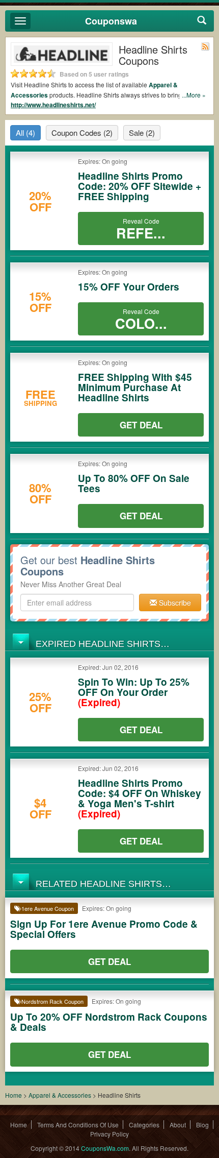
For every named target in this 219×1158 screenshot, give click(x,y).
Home (13, 1095)
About (178, 1124)
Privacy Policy (109, 1133)
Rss (205, 46)
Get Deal (141, 425)
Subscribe (174, 602)
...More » (194, 94)
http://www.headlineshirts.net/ (53, 104)
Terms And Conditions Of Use (78, 1124)
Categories (144, 1124)
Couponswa (111, 21)
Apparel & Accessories (60, 1095)
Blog (202, 1124)
